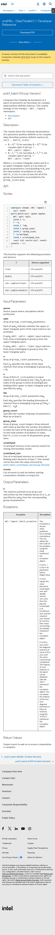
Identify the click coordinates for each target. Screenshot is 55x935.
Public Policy (8, 817)
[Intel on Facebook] (3, 829)
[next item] (53, 10)
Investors (6, 791)
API (9, 118)
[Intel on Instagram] (30, 829)
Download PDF (27, 32)
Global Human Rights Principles (27, 880)
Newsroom (7, 784)
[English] (44, 4)
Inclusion (6, 811)
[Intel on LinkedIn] (16, 829)
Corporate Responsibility (14, 804)
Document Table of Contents (26, 84)
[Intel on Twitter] (10, 829)
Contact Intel (8, 778)
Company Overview (12, 771)
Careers (6, 798)
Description (14, 115)
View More (24, 42)
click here (25, 57)
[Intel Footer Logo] (7, 908)
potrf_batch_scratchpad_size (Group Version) (26, 465)
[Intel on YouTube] (23, 829)
